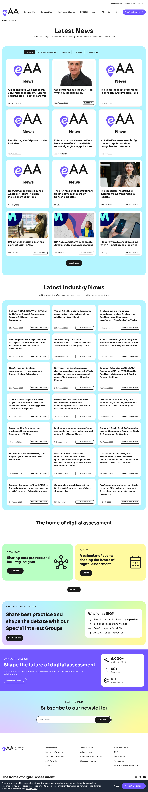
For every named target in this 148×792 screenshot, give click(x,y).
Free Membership (13, 681)
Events (86, 573)
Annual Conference (54, 756)
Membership (51, 748)
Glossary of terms (88, 761)
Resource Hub (116, 4)
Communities (46, 12)
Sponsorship (29, 12)
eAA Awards (51, 761)
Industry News (94, 52)
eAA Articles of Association (127, 765)
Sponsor (66, 52)
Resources (15, 571)
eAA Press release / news (48, 52)
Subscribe (103, 720)
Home (4, 21)
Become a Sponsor (54, 752)
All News (29, 52)
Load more (74, 263)
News (94, 12)
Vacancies (119, 761)
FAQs (116, 752)
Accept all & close (134, 786)
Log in (140, 4)
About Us (106, 12)
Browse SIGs (14, 638)
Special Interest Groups (91, 756)
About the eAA (121, 748)
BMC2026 (84, 12)
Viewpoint (79, 52)
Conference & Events (66, 12)
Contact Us (130, 4)
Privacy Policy (32, 788)
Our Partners (120, 756)
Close (116, 786)
